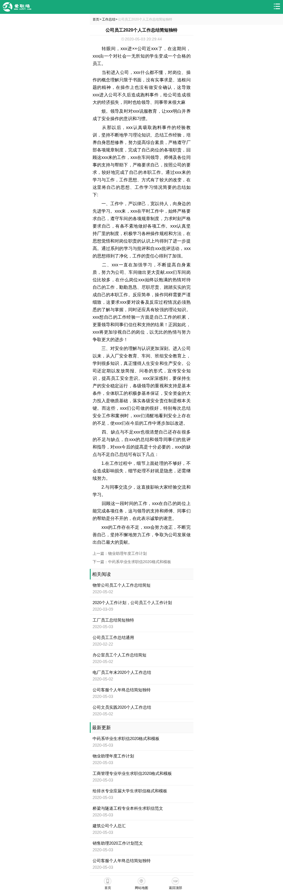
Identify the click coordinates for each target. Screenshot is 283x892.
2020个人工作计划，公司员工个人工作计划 (132, 602)
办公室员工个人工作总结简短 (119, 655)
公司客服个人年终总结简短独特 (122, 689)
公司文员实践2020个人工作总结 (122, 707)
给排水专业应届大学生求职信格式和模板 (130, 790)
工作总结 (108, 19)
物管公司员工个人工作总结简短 (122, 585)
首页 (96, 19)
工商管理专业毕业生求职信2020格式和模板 (132, 773)
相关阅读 (101, 574)
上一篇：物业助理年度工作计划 (120, 553)
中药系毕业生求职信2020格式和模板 (126, 738)
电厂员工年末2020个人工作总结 (122, 672)
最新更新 (101, 727)
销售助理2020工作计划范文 (118, 843)
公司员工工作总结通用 (113, 637)
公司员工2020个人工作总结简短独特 (145, 19)
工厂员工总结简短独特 (113, 620)
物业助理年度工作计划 (113, 756)
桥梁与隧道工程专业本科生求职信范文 (128, 808)
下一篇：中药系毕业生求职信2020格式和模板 (132, 562)
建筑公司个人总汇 (109, 825)
